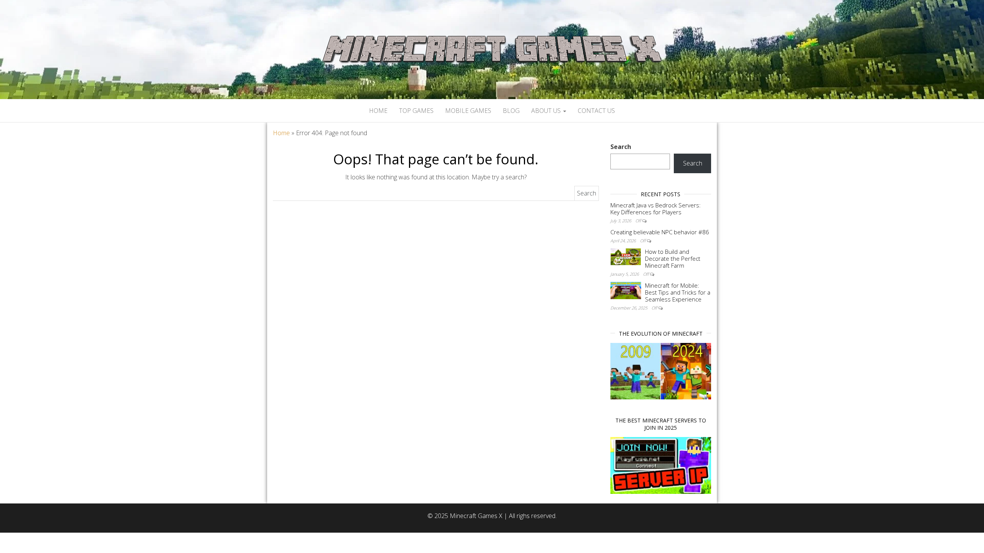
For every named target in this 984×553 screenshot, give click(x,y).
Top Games (416, 110)
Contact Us (596, 110)
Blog (511, 110)
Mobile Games (468, 110)
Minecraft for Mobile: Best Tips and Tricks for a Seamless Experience (677, 292)
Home (378, 110)
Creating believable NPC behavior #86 (659, 232)
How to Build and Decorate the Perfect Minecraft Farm (672, 258)
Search (620, 146)
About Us (546, 110)
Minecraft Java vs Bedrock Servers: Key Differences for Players (655, 208)
